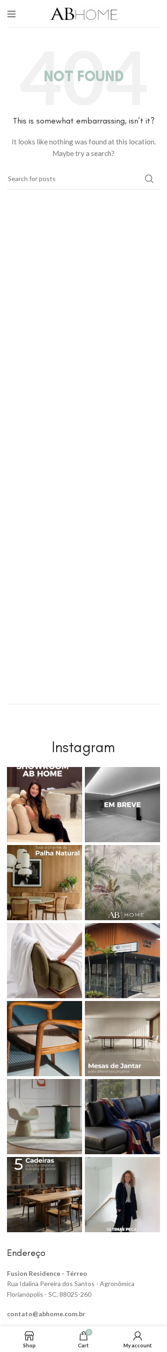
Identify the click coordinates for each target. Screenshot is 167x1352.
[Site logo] (83, 13)
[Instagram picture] (44, 804)
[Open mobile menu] (11, 14)
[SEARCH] (149, 178)
